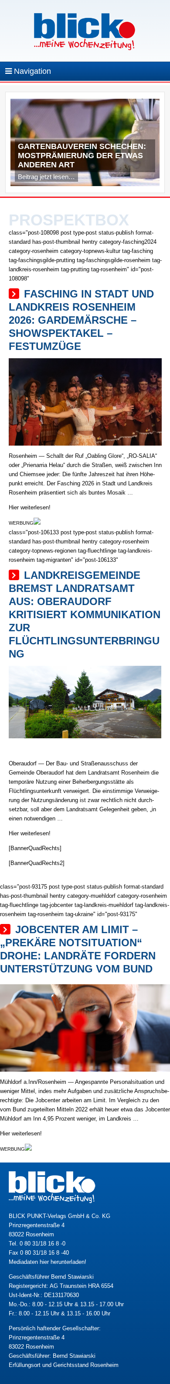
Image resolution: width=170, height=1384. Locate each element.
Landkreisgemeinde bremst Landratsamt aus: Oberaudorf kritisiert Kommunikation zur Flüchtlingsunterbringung (84, 614)
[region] (84, 144)
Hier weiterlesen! (30, 507)
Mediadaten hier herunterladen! (47, 1262)
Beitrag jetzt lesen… (46, 176)
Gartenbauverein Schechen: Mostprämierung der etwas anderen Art (82, 155)
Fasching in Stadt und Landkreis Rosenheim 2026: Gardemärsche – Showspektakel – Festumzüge (81, 320)
